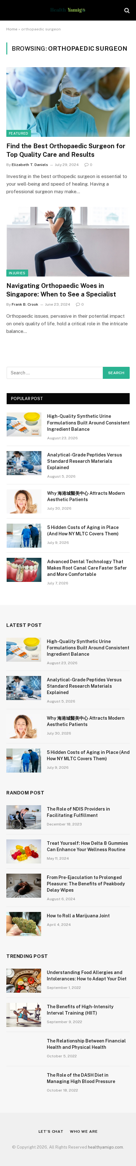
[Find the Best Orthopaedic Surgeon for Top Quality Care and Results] (68, 102)
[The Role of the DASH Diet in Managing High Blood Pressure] (23, 1083)
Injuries (17, 273)
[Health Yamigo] (68, 10)
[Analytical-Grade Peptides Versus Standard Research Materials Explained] (24, 463)
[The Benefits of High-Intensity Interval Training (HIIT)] (23, 1015)
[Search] (126, 10)
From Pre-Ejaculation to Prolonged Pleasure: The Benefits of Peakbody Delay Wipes (86, 884)
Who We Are (83, 1131)
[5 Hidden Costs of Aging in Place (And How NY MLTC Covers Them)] (24, 536)
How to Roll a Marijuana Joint (78, 915)
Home (11, 29)
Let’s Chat (51, 1131)
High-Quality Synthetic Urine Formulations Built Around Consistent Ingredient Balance (88, 422)
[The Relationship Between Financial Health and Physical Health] (23, 1049)
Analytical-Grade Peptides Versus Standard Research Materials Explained (84, 461)
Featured (18, 133)
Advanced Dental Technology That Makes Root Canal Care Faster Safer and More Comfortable (87, 568)
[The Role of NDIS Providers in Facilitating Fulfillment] (23, 817)
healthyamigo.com (105, 1147)
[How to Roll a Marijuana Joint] (23, 924)
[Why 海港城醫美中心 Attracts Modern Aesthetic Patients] (24, 501)
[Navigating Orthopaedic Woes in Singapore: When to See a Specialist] (68, 241)
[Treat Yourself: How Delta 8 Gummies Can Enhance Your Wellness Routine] (23, 851)
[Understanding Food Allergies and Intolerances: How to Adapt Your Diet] (23, 981)
